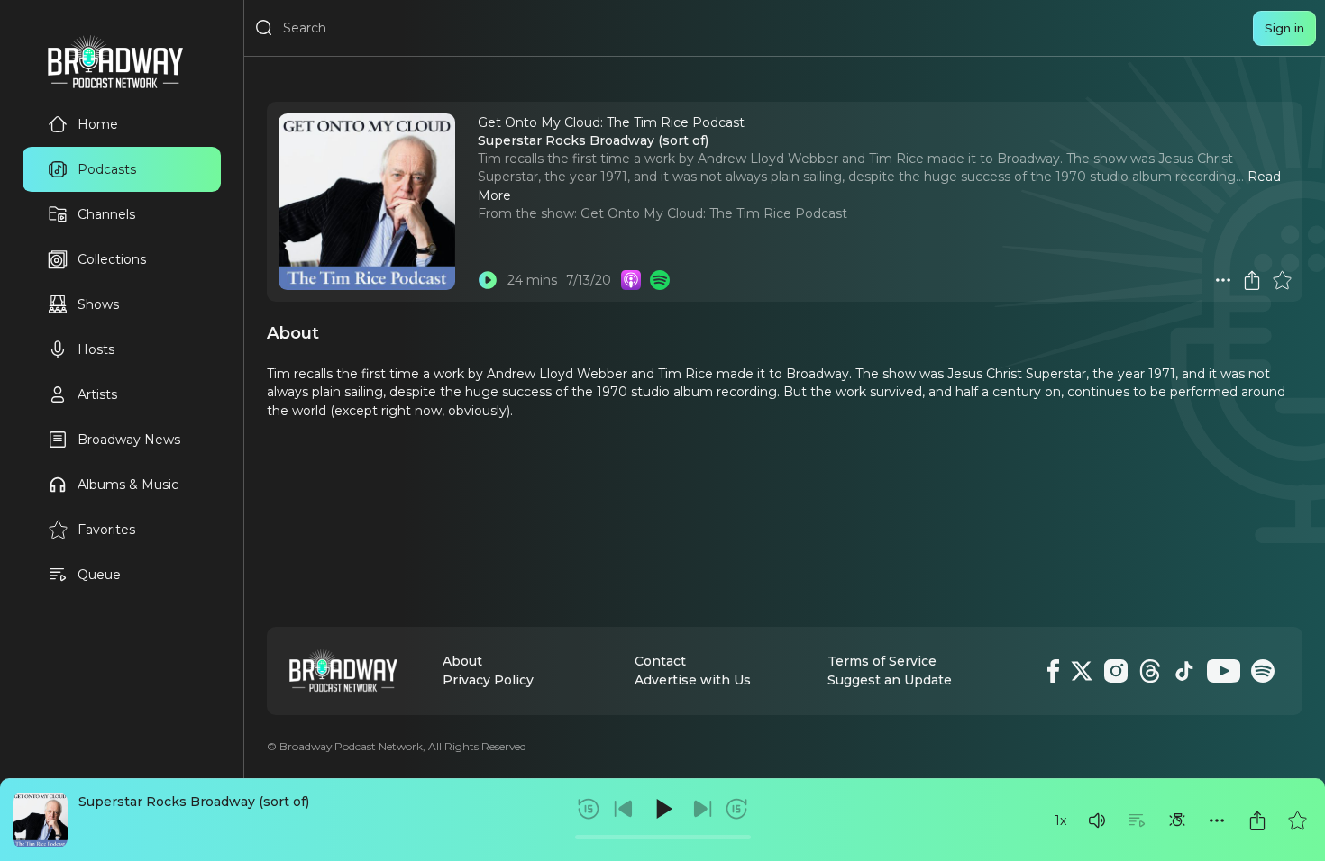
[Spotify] (1263, 671)
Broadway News (129, 439)
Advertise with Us (693, 680)
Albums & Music (128, 484)
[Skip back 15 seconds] (588, 808)
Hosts (96, 349)
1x (1060, 820)
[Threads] (1150, 671)
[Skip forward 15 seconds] (736, 808)
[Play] (662, 809)
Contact (660, 661)
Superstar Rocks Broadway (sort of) (193, 801)
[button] (1097, 820)
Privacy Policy (488, 680)
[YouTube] (1223, 671)
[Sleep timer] (1177, 820)
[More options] (1217, 820)
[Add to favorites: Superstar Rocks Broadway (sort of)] (1297, 820)
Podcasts (107, 169)
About (462, 661)
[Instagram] (1116, 671)
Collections (112, 259)
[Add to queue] (1136, 820)
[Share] (1257, 820)
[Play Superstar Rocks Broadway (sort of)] (488, 280)
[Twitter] (1081, 671)
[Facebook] (1053, 671)
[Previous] (623, 808)
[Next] (702, 808)
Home (98, 124)
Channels (106, 214)
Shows (98, 304)
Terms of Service (882, 661)
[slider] (663, 837)
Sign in (1284, 28)
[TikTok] (1184, 671)
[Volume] (1097, 820)
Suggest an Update (889, 680)
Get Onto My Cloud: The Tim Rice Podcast (713, 213)
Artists (97, 394)
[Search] (264, 28)
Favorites (106, 529)
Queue (99, 574)
